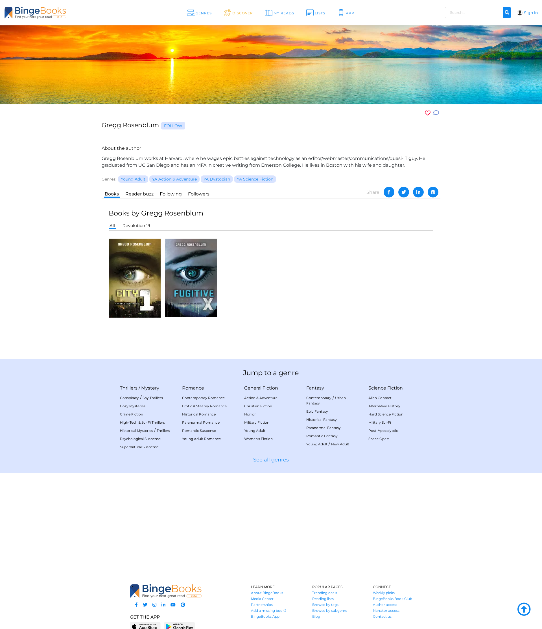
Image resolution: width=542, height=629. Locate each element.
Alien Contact (380, 398)
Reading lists (323, 599)
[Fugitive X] (191, 277)
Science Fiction (385, 388)
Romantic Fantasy (322, 436)
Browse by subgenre (329, 610)
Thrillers (128, 388)
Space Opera (379, 439)
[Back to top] (524, 609)
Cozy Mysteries (132, 406)
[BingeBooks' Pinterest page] (183, 605)
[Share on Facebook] (389, 192)
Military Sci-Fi (379, 422)
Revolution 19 (136, 225)
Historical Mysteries (136, 430)
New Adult (340, 444)
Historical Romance (199, 414)
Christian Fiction (258, 406)
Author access (385, 604)
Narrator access (386, 610)
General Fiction (261, 388)
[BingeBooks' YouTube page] (173, 605)
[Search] (507, 12)
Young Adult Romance (201, 439)
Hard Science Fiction (385, 414)
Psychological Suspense (140, 439)
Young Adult (254, 430)
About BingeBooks (267, 593)
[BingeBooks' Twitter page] (145, 605)
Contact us (382, 616)
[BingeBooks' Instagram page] (154, 605)
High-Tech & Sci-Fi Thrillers (142, 422)
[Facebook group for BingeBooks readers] (136, 605)
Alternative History (384, 406)
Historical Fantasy (321, 419)
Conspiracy (129, 398)
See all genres (271, 460)
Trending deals (324, 593)
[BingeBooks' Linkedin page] (163, 605)
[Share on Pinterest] (433, 192)
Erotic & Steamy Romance (204, 406)
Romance (193, 388)
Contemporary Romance (203, 398)
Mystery (150, 388)
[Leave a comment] (436, 113)
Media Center (262, 599)
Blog (316, 616)
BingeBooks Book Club (392, 599)
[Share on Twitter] (403, 192)
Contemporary (318, 398)
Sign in (531, 12)
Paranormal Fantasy (323, 428)
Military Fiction (256, 422)
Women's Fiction (258, 439)
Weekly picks (384, 593)
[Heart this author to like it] (427, 113)
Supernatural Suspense (139, 447)
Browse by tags (325, 604)
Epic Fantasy (317, 411)
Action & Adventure (260, 398)
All (112, 225)
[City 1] (135, 277)
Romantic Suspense (199, 430)
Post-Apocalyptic (383, 430)
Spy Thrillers (153, 398)
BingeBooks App (265, 616)
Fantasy (315, 388)
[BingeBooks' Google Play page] (179, 626)
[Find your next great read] (54, 12)
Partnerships (262, 604)
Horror (250, 414)
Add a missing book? (269, 610)
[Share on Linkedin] (418, 192)
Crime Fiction (131, 414)
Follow (173, 125)
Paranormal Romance (201, 422)
